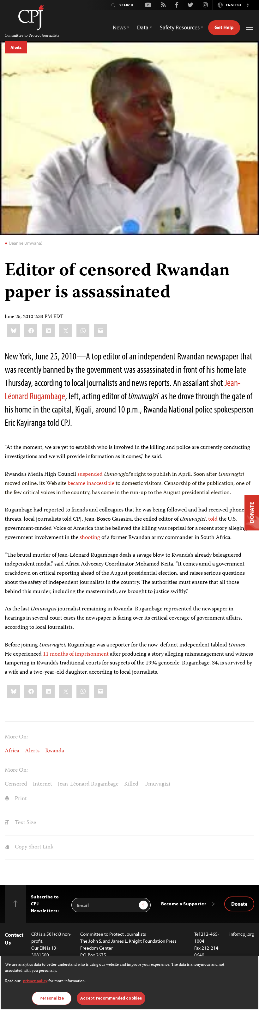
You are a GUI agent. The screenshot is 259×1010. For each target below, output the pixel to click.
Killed (131, 784)
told (213, 519)
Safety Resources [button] (180, 27)
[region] (129, 983)
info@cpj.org (241, 934)
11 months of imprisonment (76, 654)
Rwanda (54, 751)
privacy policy (35, 981)
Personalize (51, 998)
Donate (239, 904)
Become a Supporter (183, 904)
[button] (247, 5)
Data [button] (142, 27)
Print (20, 799)
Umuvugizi (157, 784)
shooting (90, 537)
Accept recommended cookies (111, 998)
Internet (42, 784)
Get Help (224, 27)
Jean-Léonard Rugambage (88, 784)
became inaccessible (91, 483)
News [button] (119, 27)
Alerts (15, 47)
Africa (12, 751)
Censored (16, 784)
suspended (90, 474)
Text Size (25, 823)
